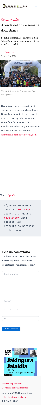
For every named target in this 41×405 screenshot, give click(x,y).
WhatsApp (24, 209)
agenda (11, 195)
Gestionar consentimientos (15, 387)
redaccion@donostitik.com (15, 397)
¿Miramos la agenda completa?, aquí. (19, 134)
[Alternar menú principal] (36, 6)
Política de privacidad (12, 383)
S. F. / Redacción (7, 52)
